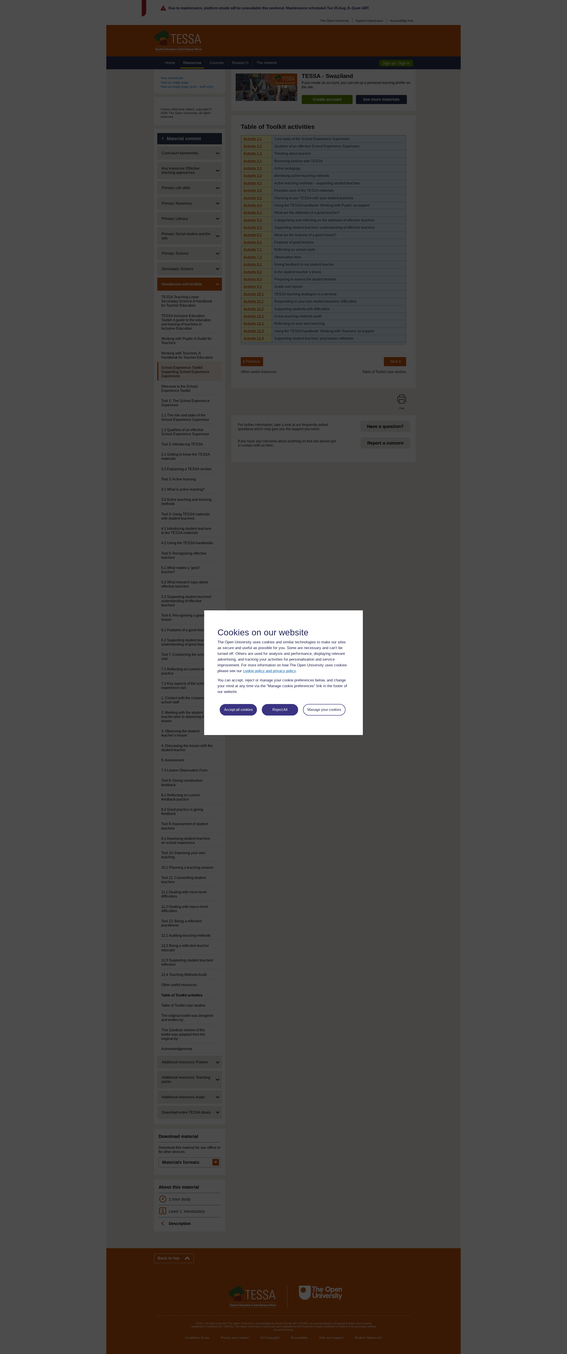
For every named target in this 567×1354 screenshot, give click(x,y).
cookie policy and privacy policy (269, 671)
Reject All (279, 710)
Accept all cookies (238, 710)
